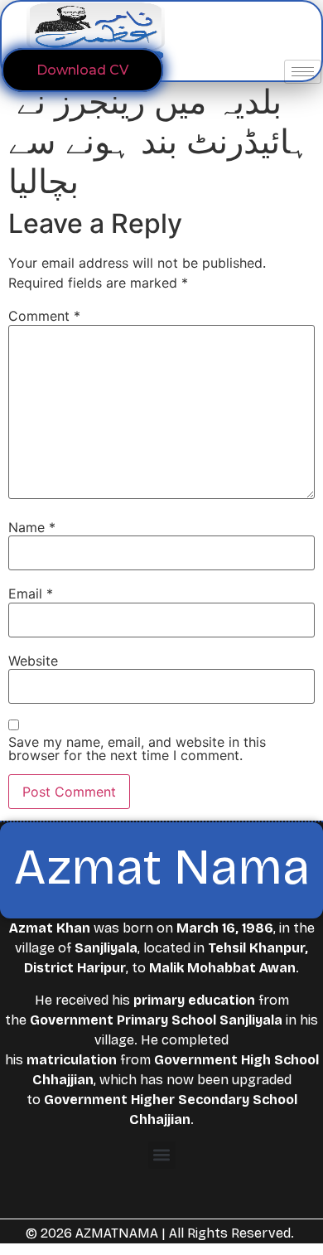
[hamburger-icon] (302, 72)
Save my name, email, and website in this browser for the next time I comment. (137, 748)
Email (30, 593)
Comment (44, 315)
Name (31, 527)
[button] (162, 1155)
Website (33, 660)
